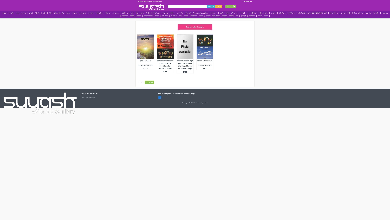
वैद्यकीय (201, 16)
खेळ (237, 16)
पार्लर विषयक (165, 16)
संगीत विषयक (282, 13)
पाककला (343, 13)
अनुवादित (11, 13)
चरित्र (44, 13)
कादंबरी (31, 13)
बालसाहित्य (91, 13)
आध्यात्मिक (273, 13)
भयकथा (260, 16)
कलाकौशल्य (385, 13)
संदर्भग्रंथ (368, 13)
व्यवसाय (157, 16)
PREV (141, 82)
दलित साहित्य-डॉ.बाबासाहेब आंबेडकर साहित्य (196, 13)
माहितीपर (107, 13)
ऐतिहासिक (37, 13)
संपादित (132, 16)
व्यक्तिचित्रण (156, 13)
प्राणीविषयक (252, 16)
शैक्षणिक (172, 13)
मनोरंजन (231, 16)
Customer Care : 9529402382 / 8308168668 (149, 1)
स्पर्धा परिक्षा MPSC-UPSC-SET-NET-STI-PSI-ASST (312, 13)
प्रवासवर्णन (180, 13)
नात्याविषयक (194, 16)
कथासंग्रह (23, 13)
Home (4, 13)
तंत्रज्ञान (224, 16)
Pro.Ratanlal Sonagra (145, 65)
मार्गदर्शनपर (165, 13)
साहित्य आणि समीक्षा (59, 13)
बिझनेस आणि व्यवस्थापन (232, 13)
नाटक (132, 13)
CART (231, 6)
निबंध (50, 13)
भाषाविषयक (125, 16)
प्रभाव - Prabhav (145, 61)
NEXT (151, 82)
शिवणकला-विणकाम (359, 13)
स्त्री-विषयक (124, 13)
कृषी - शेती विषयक (252, 13)
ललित (68, 13)
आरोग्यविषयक (213, 13)
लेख (17, 13)
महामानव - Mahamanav (205, 61)
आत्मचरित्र (75, 13)
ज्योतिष (349, 13)
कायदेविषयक (291, 13)
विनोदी (243, 13)
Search (219, 6)
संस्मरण (266, 16)
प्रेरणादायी (243, 16)
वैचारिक (148, 13)
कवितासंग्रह (99, 13)
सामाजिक (139, 16)
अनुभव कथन (115, 13)
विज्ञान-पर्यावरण (140, 13)
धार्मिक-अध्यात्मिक (263, 13)
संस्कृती (186, 16)
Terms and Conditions (88, 98)
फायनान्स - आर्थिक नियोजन (213, 16)
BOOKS (210, 6)
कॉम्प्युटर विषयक (334, 13)
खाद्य (180, 16)
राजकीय (222, 13)
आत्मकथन (83, 13)
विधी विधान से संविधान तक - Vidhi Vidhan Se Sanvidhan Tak (165, 63)
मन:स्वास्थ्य (174, 16)
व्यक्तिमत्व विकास (148, 16)
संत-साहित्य (376, 13)
